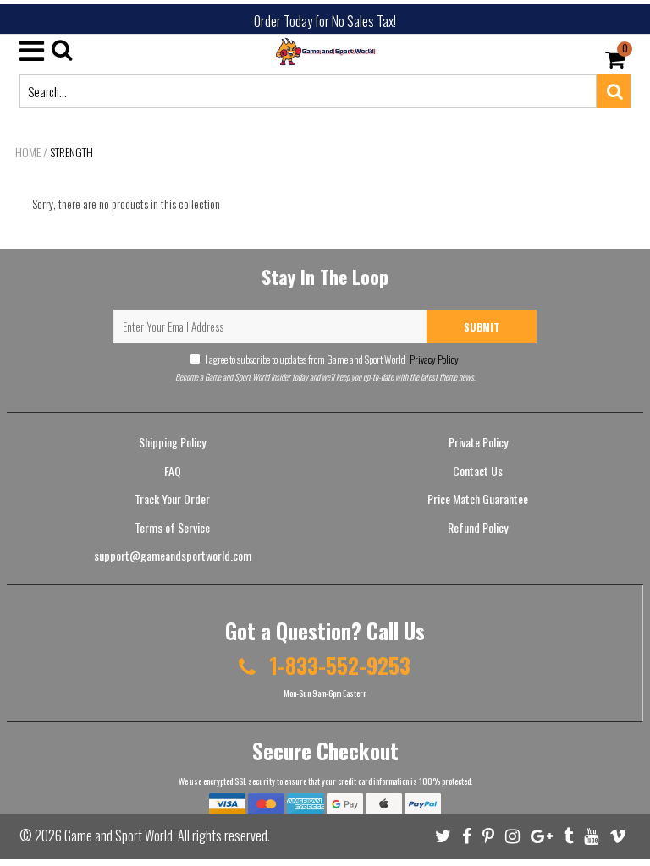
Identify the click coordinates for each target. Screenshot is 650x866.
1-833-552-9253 (337, 665)
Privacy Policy (433, 359)
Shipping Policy (172, 442)
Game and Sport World (118, 835)
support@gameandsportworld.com (172, 555)
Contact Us (478, 471)
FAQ (172, 471)
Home (28, 152)
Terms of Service (172, 527)
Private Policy (478, 442)
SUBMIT (481, 327)
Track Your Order (172, 498)
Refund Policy (478, 527)
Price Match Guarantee (477, 498)
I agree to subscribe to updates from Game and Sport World (332, 359)
